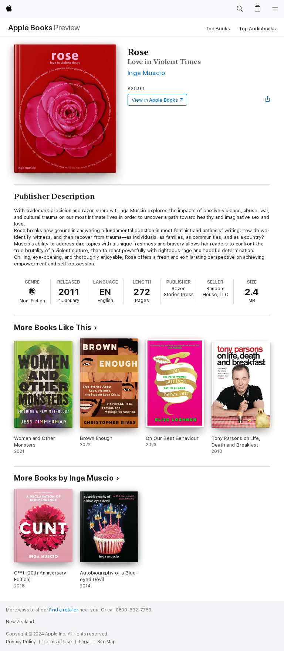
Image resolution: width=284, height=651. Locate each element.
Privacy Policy (21, 641)
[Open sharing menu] (267, 100)
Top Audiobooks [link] (257, 28)
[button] (239, 9)
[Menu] (275, 9)
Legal (85, 641)
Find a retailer (63, 610)
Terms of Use (57, 641)
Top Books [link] (218, 28)
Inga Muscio (146, 73)
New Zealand (20, 621)
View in (155, 100)
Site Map (106, 641)
